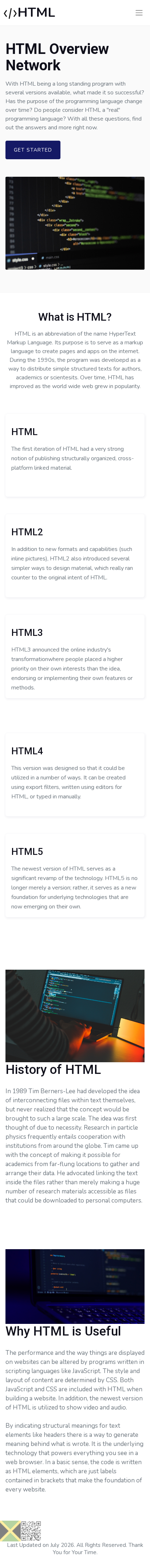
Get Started (33, 149)
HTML (36, 12)
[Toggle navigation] (139, 13)
